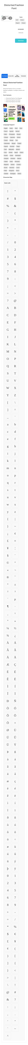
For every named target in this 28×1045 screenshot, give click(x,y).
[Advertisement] (14, 58)
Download (20, 40)
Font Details (4, 76)
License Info (11, 76)
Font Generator (17, 76)
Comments (23, 76)
